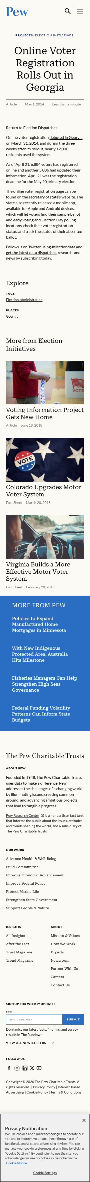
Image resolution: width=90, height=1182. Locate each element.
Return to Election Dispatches (31, 127)
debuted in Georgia (66, 137)
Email (9, 1011)
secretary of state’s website (52, 196)
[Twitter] (32, 1068)
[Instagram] (17, 1068)
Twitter (34, 246)
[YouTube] (39, 1068)
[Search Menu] (68, 11)
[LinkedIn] (25, 1068)
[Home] (45, 755)
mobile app (65, 202)
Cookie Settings (45, 1173)
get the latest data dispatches (31, 252)
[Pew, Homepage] (17, 11)
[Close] (84, 1120)
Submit (73, 1019)
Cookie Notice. (17, 1163)
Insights (13, 927)
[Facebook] (9, 1068)
